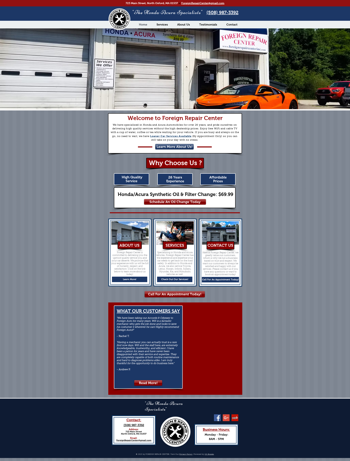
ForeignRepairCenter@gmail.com (202, 3)
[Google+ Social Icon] (226, 417)
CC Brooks (209, 454)
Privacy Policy (185, 454)
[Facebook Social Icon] (217, 417)
